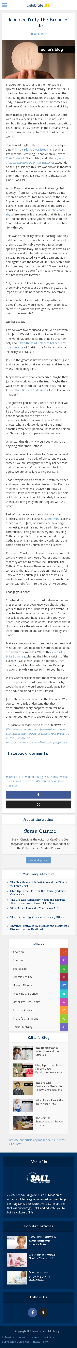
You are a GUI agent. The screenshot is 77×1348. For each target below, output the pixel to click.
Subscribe (8, 1337)
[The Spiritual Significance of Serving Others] (24, 1123)
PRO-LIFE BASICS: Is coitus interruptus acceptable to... (42, 1241)
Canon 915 (52, 519)
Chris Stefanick (15, 158)
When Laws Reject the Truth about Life (34, 908)
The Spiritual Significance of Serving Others (37, 917)
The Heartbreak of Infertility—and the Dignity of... (47, 1051)
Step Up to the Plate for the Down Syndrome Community (48, 1068)
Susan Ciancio (38, 34)
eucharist (52, 777)
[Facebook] (32, 1312)
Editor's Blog (35, 777)
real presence (26, 781)
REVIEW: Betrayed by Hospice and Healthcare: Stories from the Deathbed (39, 927)
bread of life (15, 777)
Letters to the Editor (42, 1337)
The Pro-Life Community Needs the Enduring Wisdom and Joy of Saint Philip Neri (37, 901)
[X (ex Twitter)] (43, 1312)
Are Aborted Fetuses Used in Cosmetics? (42, 1256)
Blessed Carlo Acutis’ (35, 390)
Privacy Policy (40, 1341)
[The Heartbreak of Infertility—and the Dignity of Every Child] (24, 1053)
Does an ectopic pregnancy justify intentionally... (39, 1276)
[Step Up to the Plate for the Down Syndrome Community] (24, 1070)
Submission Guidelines (16, 1341)
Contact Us (22, 1337)
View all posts (38, 860)
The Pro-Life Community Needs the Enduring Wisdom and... (49, 1086)
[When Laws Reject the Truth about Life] (24, 1105)
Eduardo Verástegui (36, 149)
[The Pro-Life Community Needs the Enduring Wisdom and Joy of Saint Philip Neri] (24, 1088)
